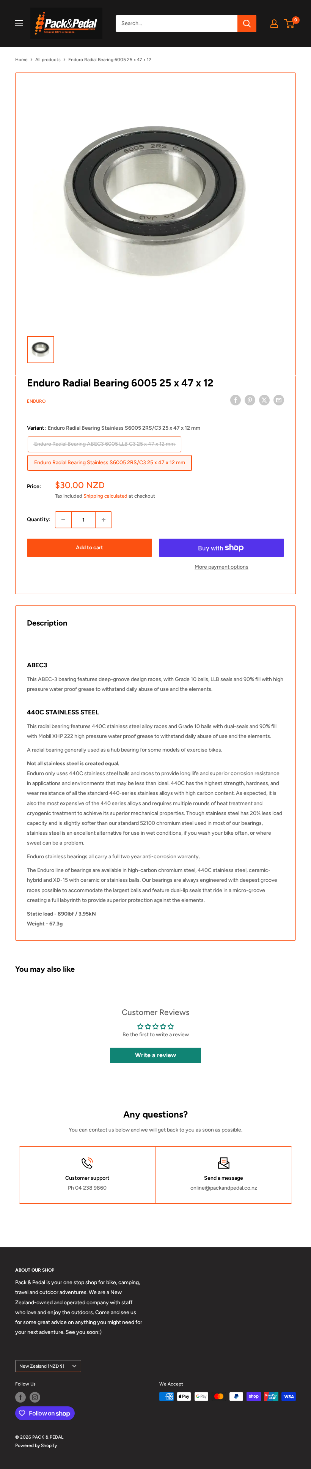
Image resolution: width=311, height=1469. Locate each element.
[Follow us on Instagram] (35, 1397)
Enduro (36, 401)
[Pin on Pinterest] (250, 400)
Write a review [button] (155, 1055)
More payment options (221, 567)
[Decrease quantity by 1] (63, 520)
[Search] (246, 23)
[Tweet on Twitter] (264, 400)
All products (48, 59)
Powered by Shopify (36, 1445)
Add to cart (89, 547)
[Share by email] (278, 400)
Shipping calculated (105, 496)
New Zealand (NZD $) (41, 1366)
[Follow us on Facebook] (20, 1397)
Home (21, 59)
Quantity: (38, 519)
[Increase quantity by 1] (104, 520)
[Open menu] (19, 23)
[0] (289, 23)
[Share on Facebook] (235, 400)
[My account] (274, 23)
